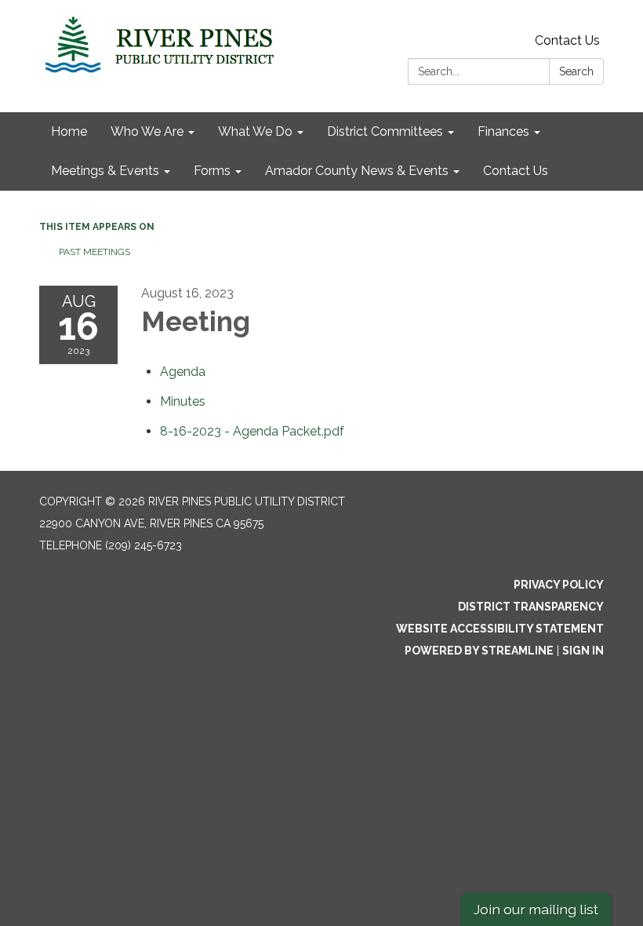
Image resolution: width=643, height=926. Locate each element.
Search (576, 71)
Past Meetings (94, 251)
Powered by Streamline (479, 650)
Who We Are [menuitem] (147, 131)
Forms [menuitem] (212, 170)
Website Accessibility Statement (500, 628)
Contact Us (567, 40)
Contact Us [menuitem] (515, 170)
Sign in (583, 650)
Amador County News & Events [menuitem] (357, 170)
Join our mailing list (536, 909)
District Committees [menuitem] (385, 131)
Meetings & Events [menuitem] (105, 170)
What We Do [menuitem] (255, 131)
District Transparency (531, 606)
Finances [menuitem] (503, 131)
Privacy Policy (559, 584)
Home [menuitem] (69, 131)
